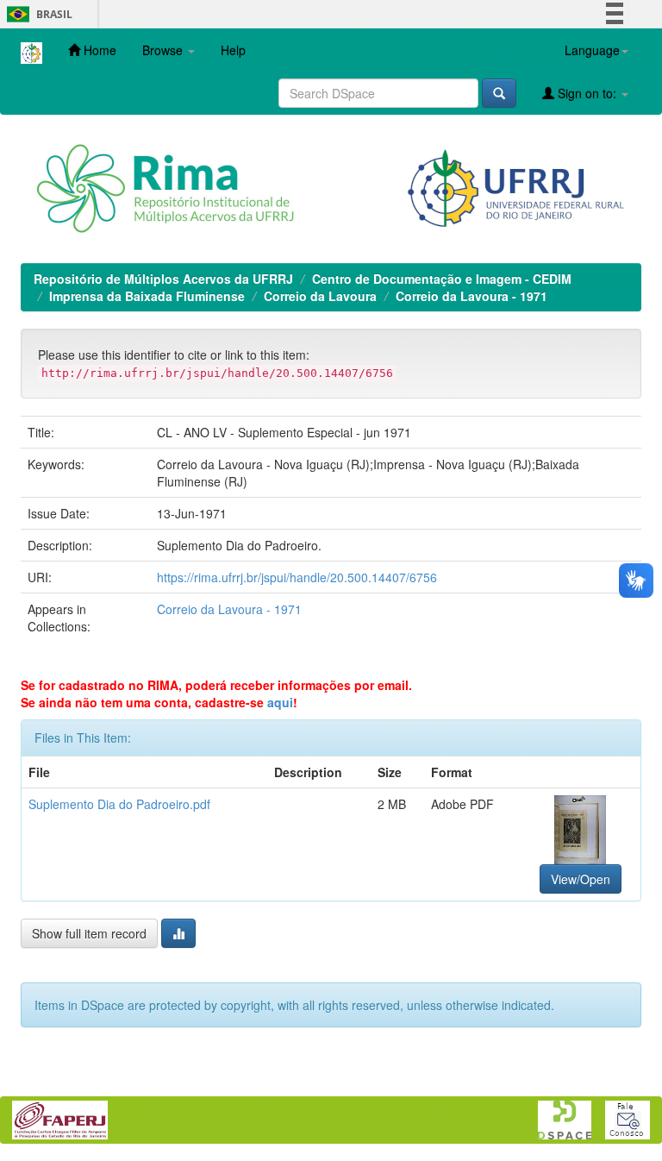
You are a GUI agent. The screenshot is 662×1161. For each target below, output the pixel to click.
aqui (280, 702)
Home (98, 50)
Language (592, 50)
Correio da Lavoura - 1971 (471, 295)
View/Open (580, 879)
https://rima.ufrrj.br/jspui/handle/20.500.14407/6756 (297, 577)
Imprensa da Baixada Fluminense (147, 295)
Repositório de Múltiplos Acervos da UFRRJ (163, 278)
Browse (164, 50)
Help (233, 50)
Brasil (36, 14)
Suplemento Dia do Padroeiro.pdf (119, 804)
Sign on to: (587, 93)
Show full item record (89, 933)
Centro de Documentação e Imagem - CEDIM (441, 278)
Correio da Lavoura (320, 295)
